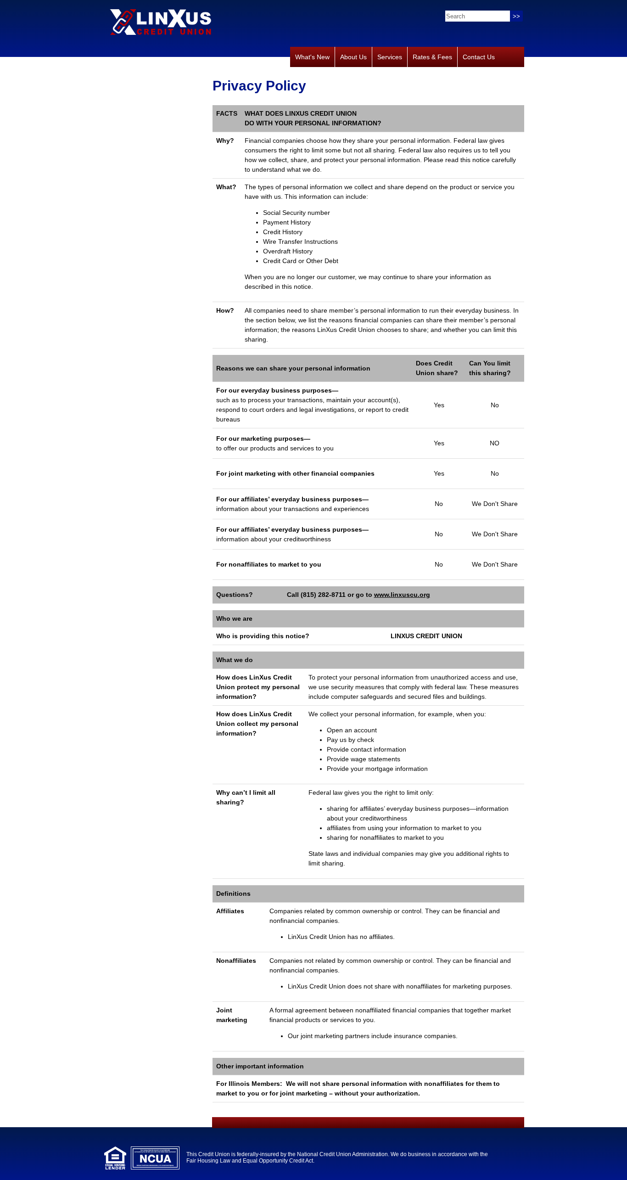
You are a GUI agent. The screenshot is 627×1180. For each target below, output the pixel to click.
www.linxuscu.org (402, 594)
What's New (312, 57)
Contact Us (479, 57)
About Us (353, 57)
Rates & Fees (432, 57)
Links (303, 77)
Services (389, 57)
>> (516, 16)
